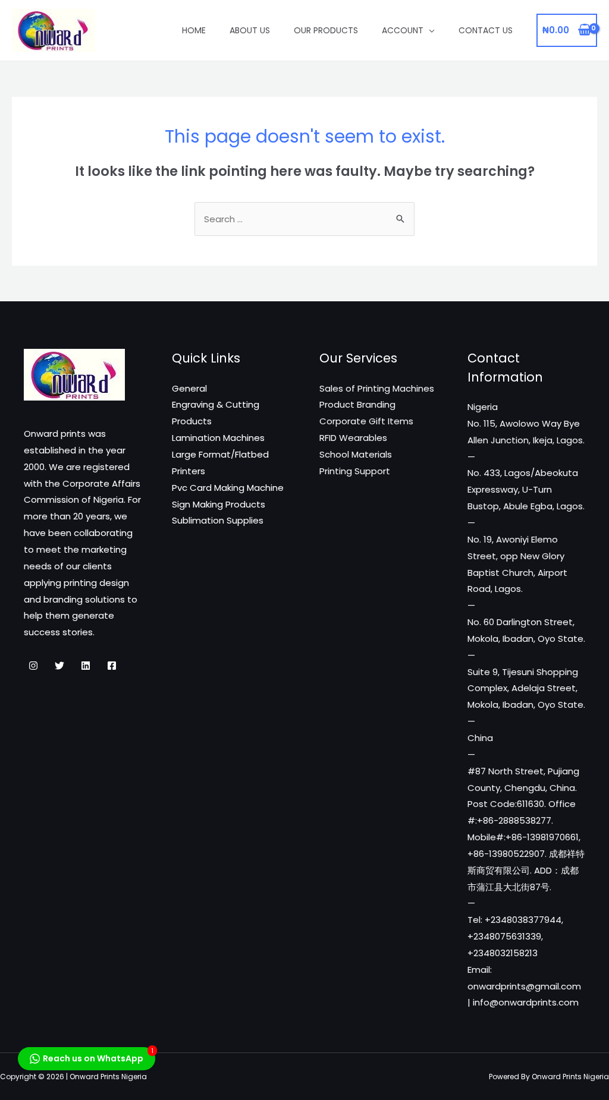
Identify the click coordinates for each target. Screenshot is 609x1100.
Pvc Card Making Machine (228, 487)
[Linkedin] (85, 665)
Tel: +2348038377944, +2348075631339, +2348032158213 (515, 936)
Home (194, 30)
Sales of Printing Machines (376, 388)
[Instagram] (33, 665)
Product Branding (357, 404)
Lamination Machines (218, 437)
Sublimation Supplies (217, 520)
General (189, 388)
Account (402, 30)
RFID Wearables (353, 437)
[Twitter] (59, 665)
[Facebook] (111, 665)
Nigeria (482, 407)
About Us (250, 30)
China (480, 738)
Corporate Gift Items (366, 421)
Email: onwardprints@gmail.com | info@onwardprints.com (524, 986)
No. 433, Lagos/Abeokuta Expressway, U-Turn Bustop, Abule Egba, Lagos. (526, 489)
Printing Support (354, 471)
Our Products (326, 30)
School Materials (355, 454)
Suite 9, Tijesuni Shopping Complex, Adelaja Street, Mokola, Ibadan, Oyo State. (526, 688)
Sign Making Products (218, 504)
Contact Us (486, 30)
